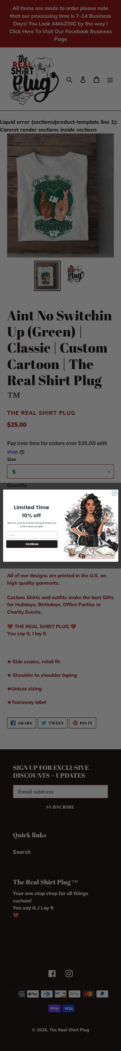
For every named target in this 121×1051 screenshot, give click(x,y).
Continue (31, 544)
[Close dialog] (114, 493)
